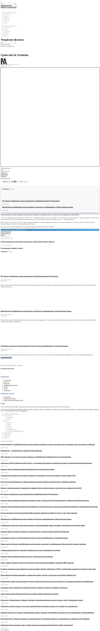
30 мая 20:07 (4, 509)
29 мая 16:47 (4, 590)
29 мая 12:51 (4, 622)
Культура (6, 21)
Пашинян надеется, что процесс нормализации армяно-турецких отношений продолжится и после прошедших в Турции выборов (47, 613)
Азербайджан (11, 429)
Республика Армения (13, 64)
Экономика (7, 17)
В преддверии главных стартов (12, 365)
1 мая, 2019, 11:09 (6, 65)
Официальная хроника (10, 12)
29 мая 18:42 (4, 572)
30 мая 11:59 (4, 541)
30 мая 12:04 (4, 522)
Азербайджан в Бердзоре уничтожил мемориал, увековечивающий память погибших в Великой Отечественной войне (43, 525)
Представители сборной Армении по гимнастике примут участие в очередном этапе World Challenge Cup (38, 575)
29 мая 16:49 (4, 584)
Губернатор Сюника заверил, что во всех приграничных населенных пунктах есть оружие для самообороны (39, 606)
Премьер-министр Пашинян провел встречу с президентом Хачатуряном (27, 557)
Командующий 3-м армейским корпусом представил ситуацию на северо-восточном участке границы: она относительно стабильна (48, 444)
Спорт (5, 23)
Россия (9, 422)
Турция (9, 427)
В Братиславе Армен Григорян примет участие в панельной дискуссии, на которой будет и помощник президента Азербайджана (47, 581)
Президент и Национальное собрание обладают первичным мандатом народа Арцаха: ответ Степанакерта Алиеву (42, 600)
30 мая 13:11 (4, 516)
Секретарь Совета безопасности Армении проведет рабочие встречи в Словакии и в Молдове (34, 588)
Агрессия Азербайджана (15, 431)
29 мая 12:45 (4, 628)
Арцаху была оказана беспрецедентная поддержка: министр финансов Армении (29, 594)
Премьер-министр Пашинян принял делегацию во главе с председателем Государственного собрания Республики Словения (45, 500)
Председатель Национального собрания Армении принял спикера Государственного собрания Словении (38, 482)
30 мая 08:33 (4, 566)
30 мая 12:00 (4, 534)
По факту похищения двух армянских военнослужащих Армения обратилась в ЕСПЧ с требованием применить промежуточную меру (48, 569)
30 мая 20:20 (4, 491)
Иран (8, 424)
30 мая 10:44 (4, 547)
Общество (6, 19)
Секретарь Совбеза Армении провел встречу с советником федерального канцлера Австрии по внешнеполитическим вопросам (46, 463)
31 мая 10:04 (4, 460)
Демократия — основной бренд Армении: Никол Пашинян (21, 451)
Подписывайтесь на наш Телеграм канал (13, 230)
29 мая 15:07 (4, 597)
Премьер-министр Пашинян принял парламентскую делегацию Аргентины (27, 469)
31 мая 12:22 (4, 447)
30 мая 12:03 (4, 528)
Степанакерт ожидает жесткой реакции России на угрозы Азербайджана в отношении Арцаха (34, 346)
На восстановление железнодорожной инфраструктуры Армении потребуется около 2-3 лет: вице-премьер (39, 513)
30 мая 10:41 (4, 553)
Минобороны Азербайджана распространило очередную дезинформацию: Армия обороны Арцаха (37, 207)
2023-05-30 (5, 204)
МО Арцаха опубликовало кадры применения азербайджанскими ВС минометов (31, 201)
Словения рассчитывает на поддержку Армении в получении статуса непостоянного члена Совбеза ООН (38, 476)
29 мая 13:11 (4, 609)
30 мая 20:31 (4, 466)
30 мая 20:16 (4, 497)
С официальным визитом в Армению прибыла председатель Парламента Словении (30, 550)
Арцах (9, 419)
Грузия (9, 426)
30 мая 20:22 (4, 485)
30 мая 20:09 (4, 503)
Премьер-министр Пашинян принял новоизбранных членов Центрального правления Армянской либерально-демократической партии (49, 507)
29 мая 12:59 (4, 615)
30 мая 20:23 (4, 478)
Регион (6, 16)
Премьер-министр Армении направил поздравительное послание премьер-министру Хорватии (35, 532)
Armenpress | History (10, 398)
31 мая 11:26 (4, 453)
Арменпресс (7, 397)
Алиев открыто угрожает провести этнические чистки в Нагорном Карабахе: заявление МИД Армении (37, 563)
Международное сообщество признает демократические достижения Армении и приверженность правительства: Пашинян (45, 619)
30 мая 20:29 (4, 472)
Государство (7, 14)
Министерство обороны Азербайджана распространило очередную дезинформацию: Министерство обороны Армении (43, 544)
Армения (10, 417)
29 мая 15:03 (4, 603)
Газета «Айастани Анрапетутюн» (13, 400)
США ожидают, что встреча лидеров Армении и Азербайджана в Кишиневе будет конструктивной (36, 457)
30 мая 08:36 (4, 559)
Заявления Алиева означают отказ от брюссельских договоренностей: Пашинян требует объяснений (37, 625)
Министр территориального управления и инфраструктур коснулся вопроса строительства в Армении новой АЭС (41, 488)
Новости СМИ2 (5, 237)
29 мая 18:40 (4, 578)
